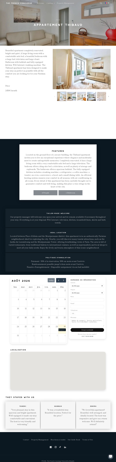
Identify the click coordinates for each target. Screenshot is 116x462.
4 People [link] (45, 192)
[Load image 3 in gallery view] (81, 96)
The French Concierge (54, 461)
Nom (72, 296)
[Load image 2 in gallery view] (71, 96)
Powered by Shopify (68, 461)
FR (108, 3)
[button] (50, 3)
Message (73, 317)
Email (72, 303)
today (51, 280)
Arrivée (73, 282)
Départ (73, 289)
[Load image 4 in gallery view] (91, 96)
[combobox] (107, 3)
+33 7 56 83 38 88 (87, 336)
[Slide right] (109, 96)
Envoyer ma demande (87, 330)
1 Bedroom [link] (70, 192)
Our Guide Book (74, 440)
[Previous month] (58, 280)
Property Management (40, 440)
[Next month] (63, 280)
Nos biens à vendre (58, 440)
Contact (26, 440)
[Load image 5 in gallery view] (101, 96)
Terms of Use (87, 440)
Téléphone (74, 310)
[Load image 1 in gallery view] (61, 96)
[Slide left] (55, 96)
